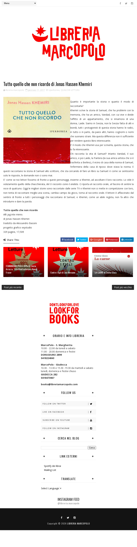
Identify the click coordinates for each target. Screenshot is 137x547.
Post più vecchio (123, 287)
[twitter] (126, 3)
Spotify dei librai (52, 466)
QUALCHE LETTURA (70, 90)
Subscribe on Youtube (56, 420)
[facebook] (120, 3)
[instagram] (131, 3)
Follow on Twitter (54, 404)
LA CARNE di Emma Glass (106, 272)
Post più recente (13, 287)
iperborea (54, 90)
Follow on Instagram (56, 428)
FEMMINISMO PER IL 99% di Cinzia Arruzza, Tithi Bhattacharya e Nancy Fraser (21, 269)
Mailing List (50, 470)
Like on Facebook (53, 412)
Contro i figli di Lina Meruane (62, 272)
